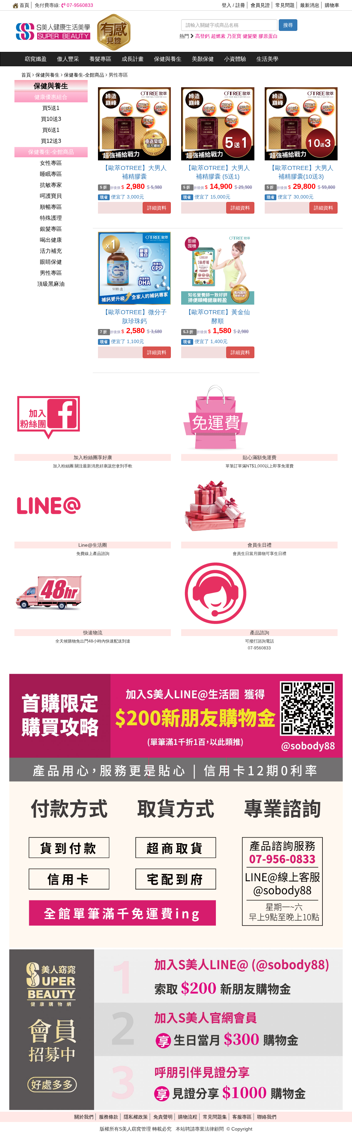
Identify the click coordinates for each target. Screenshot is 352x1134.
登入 (226, 5)
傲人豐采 (68, 59)
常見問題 (285, 5)
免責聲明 (163, 1117)
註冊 (240, 5)
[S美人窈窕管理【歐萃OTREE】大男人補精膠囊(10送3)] (301, 123)
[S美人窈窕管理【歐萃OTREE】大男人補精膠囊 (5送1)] (217, 123)
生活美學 (267, 59)
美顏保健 (203, 59)
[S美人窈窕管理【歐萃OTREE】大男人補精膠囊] (134, 123)
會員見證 (260, 5)
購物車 (332, 5)
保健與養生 (168, 59)
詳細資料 (156, 208)
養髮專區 (100, 59)
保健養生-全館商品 (85, 75)
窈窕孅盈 (36, 59)
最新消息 (309, 5)
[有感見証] (114, 31)
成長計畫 (133, 59)
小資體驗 (235, 59)
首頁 (23, 5)
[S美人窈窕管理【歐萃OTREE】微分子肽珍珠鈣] (134, 268)
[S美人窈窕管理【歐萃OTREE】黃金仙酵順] (217, 268)
